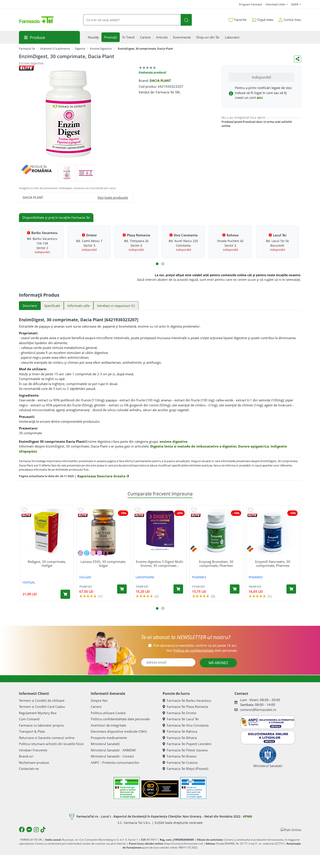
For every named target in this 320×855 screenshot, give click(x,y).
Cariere (96, 706)
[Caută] (186, 20)
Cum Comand (29, 719)
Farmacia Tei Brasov (182, 756)
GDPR (295, 4)
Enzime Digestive (101, 48)
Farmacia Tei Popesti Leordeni (189, 744)
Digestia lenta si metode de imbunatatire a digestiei (193, 446)
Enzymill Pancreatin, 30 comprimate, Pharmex (272, 563)
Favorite (239, 19)
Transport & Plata (32, 731)
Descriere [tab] (30, 305)
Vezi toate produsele (113, 197)
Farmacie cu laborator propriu (41, 725)
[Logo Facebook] (22, 829)
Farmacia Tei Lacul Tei (183, 719)
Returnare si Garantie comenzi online (46, 738)
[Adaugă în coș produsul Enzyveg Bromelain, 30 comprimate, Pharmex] (234, 589)
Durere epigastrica (253, 446)
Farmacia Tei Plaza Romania (187, 706)
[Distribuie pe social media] (297, 59)
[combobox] (132, 20)
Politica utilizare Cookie (108, 713)
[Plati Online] (291, 829)
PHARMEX (199, 577)
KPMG (247, 816)
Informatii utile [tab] (78, 305)
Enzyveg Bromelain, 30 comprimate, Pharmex (216, 563)
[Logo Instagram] (36, 829)
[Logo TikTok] (42, 829)
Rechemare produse (34, 762)
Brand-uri (26, 756)
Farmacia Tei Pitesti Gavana (187, 750)
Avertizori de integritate (108, 725)
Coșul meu (264, 19)
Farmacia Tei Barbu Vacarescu (189, 700)
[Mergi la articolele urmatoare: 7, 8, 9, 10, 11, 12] (163, 263)
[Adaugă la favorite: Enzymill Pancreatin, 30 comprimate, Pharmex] (250, 509)
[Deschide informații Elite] (26, 515)
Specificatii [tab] (52, 305)
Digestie (80, 48)
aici (260, 97)
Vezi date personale (201, 650)
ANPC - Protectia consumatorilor (115, 762)
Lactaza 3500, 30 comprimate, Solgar (103, 563)
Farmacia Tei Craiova (182, 762)
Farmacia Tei (27, 48)
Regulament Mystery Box (38, 713)
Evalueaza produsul (152, 72)
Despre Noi (99, 700)
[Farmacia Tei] (36, 20)
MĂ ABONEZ (218, 662)
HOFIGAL (29, 582)
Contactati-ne (29, 768)
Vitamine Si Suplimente (55, 48)
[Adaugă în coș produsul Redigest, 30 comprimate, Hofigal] (65, 594)
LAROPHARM (145, 577)
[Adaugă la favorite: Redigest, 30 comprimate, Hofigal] (24, 509)
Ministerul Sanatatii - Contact (112, 756)
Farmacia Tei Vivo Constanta (188, 725)
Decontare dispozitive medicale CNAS (119, 731)
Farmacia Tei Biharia (182, 738)
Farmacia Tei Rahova (182, 731)
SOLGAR (85, 577)
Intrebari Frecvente (33, 750)
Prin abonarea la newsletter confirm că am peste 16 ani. (195, 645)
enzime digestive (173, 441)
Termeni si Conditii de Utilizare (41, 700)
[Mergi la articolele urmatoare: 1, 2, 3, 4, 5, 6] (157, 263)
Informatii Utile (275, 4)
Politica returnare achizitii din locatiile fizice (51, 744)
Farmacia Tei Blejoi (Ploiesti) (187, 768)
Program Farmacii (250, 4)
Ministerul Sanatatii (105, 744)
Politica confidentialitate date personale (120, 719)
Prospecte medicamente (109, 738)
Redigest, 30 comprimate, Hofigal (47, 563)
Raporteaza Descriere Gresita (101, 476)
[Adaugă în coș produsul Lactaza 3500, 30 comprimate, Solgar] (122, 589)
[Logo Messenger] (29, 829)
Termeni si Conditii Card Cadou (42, 706)
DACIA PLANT (160, 80)
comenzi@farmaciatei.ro (258, 709)
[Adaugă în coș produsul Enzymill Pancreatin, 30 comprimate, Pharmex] (291, 589)
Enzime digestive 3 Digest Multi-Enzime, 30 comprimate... (160, 563)
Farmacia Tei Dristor (182, 713)
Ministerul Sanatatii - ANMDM (113, 750)
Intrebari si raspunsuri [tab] (116, 305)
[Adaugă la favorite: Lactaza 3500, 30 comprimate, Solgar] (81, 509)
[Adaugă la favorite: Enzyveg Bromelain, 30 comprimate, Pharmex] (194, 509)
